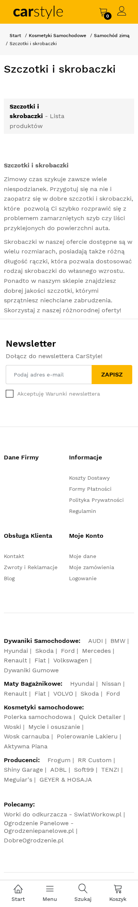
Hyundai (16, 650)
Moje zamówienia (91, 567)
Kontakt (14, 556)
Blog (9, 578)
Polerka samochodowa (38, 716)
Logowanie (83, 578)
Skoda (44, 650)
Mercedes (96, 650)
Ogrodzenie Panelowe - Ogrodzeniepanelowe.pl (39, 826)
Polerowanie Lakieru (87, 736)
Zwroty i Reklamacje (31, 567)
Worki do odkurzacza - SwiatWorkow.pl (63, 814)
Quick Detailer (100, 716)
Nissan (111, 683)
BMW (117, 640)
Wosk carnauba (26, 736)
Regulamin (82, 511)
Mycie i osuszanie (54, 726)
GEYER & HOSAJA (65, 779)
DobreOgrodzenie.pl (34, 840)
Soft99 (84, 769)
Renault (15, 660)
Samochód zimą (112, 35)
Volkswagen (70, 660)
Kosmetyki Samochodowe (57, 35)
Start (15, 35)
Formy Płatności (90, 489)
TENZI (110, 769)
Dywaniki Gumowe (31, 670)
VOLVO (63, 693)
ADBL (58, 769)
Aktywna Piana (26, 746)
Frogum (59, 760)
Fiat (40, 660)
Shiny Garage (23, 769)
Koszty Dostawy (89, 478)
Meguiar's (18, 779)
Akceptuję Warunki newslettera (58, 394)
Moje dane (82, 556)
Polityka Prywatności (96, 500)
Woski (12, 726)
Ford (68, 650)
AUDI (95, 640)
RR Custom (95, 760)
